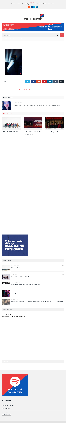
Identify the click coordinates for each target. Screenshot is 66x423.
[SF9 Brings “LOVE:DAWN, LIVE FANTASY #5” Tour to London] (54, 123)
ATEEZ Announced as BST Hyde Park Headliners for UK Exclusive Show (32, 4)
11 (29, 92)
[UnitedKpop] (33, 16)
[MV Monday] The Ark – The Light (20, 276)
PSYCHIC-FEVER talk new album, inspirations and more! (26, 268)
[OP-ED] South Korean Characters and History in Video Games (28, 293)
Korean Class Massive (8, 405)
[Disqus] (33, 161)
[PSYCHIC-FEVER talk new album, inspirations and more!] (11, 123)
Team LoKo (5, 412)
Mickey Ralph (18, 102)
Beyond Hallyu (6, 408)
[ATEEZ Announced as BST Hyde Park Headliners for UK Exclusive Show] (33, 123)
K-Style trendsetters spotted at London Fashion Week (26, 284)
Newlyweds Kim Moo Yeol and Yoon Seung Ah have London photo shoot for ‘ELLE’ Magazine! (37, 301)
